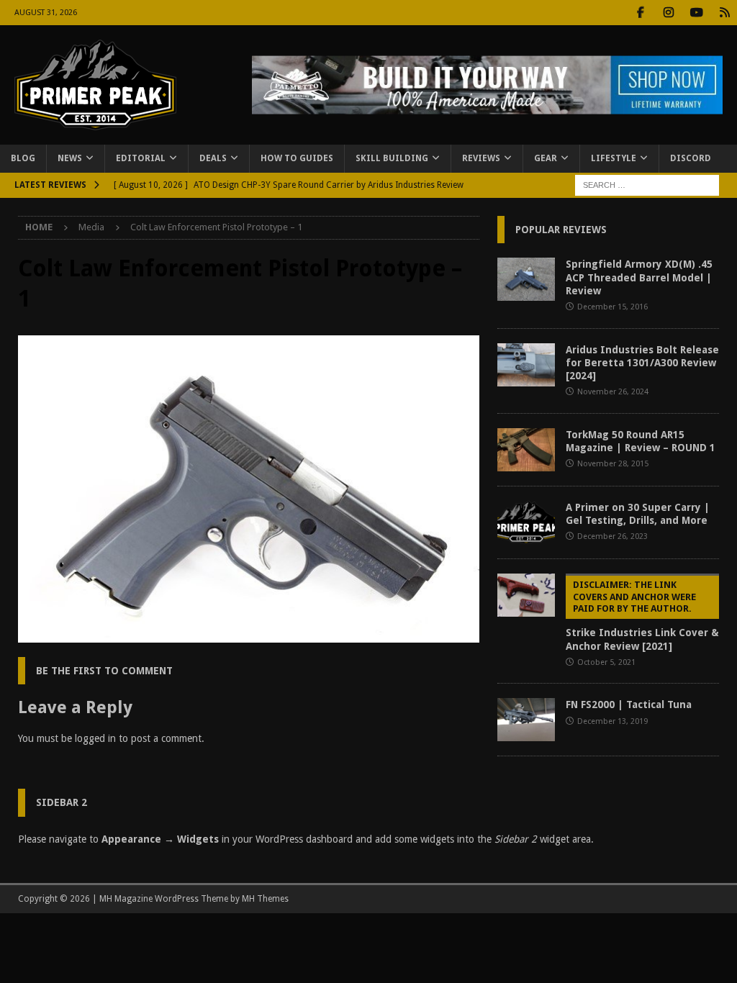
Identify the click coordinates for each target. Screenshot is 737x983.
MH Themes (265, 899)
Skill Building (392, 158)
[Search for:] (647, 184)
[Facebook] (640, 12)
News (70, 158)
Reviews (481, 158)
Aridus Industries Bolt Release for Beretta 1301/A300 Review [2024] (642, 362)
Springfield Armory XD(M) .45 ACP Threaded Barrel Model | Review (639, 277)
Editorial (141, 158)
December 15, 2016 (612, 307)
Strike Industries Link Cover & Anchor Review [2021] (642, 615)
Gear (545, 158)
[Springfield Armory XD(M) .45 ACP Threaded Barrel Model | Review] (526, 279)
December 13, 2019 (612, 721)
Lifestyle (613, 158)
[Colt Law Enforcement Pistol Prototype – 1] (248, 634)
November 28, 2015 (612, 463)
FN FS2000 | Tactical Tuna (629, 704)
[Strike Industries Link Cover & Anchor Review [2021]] (526, 595)
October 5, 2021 (606, 662)
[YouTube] (696, 12)
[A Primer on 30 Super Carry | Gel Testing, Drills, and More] (526, 522)
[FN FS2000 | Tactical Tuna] (526, 719)
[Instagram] (668, 12)
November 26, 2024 (612, 392)
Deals (213, 158)
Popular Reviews (561, 229)
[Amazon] (724, 12)
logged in (95, 738)
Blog (23, 158)
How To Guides (297, 158)
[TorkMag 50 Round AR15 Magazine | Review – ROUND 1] (526, 449)
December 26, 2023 (612, 536)
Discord (690, 158)
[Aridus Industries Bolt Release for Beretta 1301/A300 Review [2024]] (526, 364)
